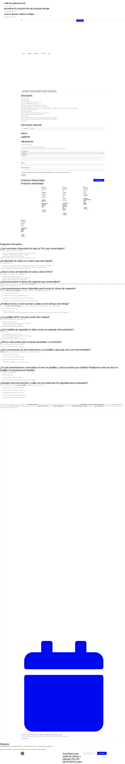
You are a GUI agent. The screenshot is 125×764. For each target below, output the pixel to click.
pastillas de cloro (4, 351)
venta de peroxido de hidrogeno (45, 746)
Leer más (44, 211)
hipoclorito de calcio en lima (30, 746)
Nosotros (29, 53)
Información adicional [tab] (35, 91)
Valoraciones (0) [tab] (52, 91)
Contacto (43, 53)
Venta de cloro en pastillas (6, 749)
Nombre (23, 162)
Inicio (23, 53)
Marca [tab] (44, 91)
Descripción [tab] (26, 91)
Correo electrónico (25, 167)
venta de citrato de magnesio (20, 749)
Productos (36, 53)
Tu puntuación (24, 151)
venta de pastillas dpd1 (5, 746)
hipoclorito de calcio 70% (17, 746)
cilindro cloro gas (41, 749)
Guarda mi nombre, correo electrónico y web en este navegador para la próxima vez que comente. (46, 172)
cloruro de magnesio (32, 749)
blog (49, 53)
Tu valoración (24, 155)
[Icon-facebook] (22, 753)
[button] (1, 576)
